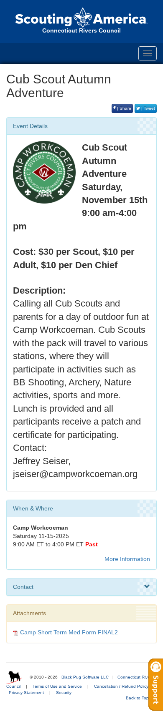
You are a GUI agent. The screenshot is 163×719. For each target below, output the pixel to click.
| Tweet (147, 108)
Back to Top (138, 698)
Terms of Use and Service (57, 686)
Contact (23, 586)
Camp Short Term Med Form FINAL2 (69, 632)
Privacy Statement (26, 692)
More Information (127, 559)
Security (63, 692)
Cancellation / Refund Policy (121, 686)
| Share (123, 108)
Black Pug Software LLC (85, 677)
